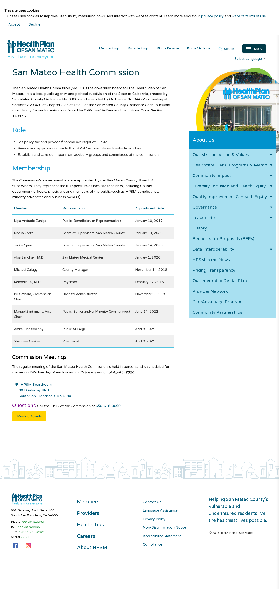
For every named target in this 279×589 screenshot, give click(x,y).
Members (88, 501)
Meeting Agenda (29, 416)
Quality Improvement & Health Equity (229, 196)
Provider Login (138, 48)
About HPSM (92, 547)
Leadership (203, 217)
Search (228, 48)
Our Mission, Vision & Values (220, 154)
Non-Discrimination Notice (164, 527)
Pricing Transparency (213, 270)
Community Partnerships (217, 312)
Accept (14, 24)
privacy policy (212, 16)
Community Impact (211, 175)
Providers (88, 513)
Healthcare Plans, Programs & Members (233, 165)
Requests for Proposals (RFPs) (223, 238)
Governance (204, 207)
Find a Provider (168, 48)
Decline (34, 24)
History (199, 228)
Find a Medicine (198, 48)
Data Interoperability (213, 249)
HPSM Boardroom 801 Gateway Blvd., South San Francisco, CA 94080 (45, 390)
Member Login (109, 48)
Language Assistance (160, 510)
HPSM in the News (211, 259)
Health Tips (90, 524)
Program (217, 301)
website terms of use (249, 16)
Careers (86, 536)
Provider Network (210, 291)
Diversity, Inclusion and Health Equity (229, 185)
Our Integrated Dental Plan (219, 280)
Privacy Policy (154, 519)
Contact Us (152, 502)
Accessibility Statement (162, 536)
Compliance (152, 544)
